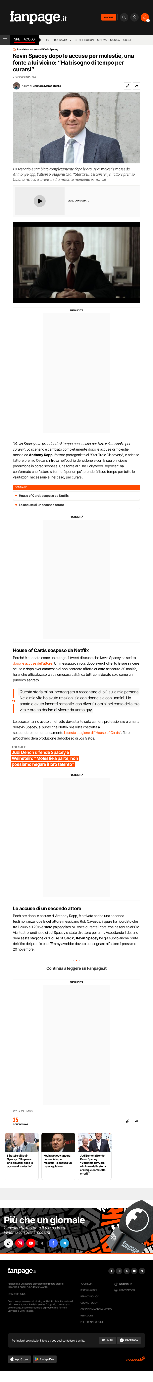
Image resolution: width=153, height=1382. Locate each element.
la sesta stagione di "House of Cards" (92, 733)
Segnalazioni (88, 1290)
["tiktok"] (8, 1243)
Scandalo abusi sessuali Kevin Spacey (37, 49)
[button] (136, 85)
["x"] (42, 1243)
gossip (127, 39)
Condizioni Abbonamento (96, 1309)
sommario (21, 487)
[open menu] (5, 40)
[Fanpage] (22, 1271)
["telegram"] (64, 1243)
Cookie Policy (89, 1302)
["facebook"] (53, 1243)
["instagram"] (19, 1243)
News (29, 1111)
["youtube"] (30, 1243)
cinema (102, 39)
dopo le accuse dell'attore (32, 663)
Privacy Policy (89, 1296)
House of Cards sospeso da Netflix (44, 496)
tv (47, 39)
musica (115, 39)
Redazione (86, 1315)
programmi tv (62, 39)
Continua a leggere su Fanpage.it (76, 968)
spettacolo (24, 39)
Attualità (18, 1111)
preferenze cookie (92, 1321)
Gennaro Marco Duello (47, 85)
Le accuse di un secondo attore (41, 505)
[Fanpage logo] (33, 17)
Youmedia (86, 1283)
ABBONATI (108, 17)
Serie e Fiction (84, 39)
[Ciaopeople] (135, 1360)
